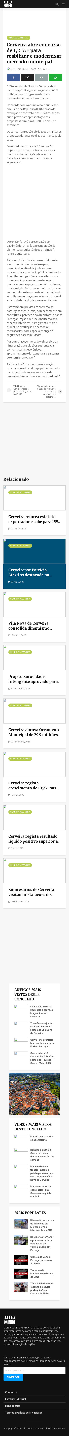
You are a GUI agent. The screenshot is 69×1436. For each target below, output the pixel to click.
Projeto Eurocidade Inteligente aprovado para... (34, 679)
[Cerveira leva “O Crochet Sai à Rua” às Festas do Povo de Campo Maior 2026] (21, 1056)
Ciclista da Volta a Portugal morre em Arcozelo (41, 1260)
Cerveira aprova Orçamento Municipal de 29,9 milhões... (34, 732)
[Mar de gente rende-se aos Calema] (21, 1139)
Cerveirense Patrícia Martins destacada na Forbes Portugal (42, 1043)
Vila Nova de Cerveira (18, 38)
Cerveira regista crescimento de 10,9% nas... (33, 785)
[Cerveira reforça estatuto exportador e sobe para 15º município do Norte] (34, 497)
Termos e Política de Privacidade (23, 1412)
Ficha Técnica (12, 1405)
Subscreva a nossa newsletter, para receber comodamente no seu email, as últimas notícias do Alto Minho (34, 1361)
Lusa (13, 68)
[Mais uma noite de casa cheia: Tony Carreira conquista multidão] (21, 1189)
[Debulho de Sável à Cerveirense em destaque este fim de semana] (21, 1153)
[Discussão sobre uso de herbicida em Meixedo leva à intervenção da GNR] (21, 1223)
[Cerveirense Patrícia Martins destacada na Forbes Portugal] (34, 551)
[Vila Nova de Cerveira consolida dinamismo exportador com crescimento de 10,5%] (34, 604)
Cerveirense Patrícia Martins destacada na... (30, 572)
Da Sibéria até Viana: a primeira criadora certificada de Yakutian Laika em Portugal (41, 1244)
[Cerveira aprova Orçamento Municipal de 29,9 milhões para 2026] (34, 710)
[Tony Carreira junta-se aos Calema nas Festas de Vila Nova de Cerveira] (21, 1026)
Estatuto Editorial (15, 1399)
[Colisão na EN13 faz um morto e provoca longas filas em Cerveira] (21, 1009)
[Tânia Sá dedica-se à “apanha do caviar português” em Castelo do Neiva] (21, 1286)
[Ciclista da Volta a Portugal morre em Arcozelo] (21, 1260)
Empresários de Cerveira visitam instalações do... (31, 892)
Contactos (11, 1392)
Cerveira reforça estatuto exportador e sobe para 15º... (34, 519)
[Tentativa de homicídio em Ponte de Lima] (21, 1273)
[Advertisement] (34, 201)
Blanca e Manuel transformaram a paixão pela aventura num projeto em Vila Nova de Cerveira (41, 1173)
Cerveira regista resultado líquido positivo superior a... (34, 839)
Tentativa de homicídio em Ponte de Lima (41, 1273)
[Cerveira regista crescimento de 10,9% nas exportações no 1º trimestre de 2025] (34, 764)
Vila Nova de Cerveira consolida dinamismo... (30, 626)
